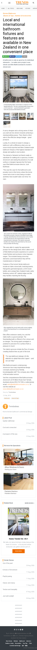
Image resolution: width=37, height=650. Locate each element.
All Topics (11, 8)
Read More (18, 551)
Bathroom (7, 398)
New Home (20, 8)
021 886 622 (10, 633)
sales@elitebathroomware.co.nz (18, 384)
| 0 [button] (6, 56)
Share (13, 56)
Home (3, 8)
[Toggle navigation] (9, 3)
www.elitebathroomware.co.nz (13, 389)
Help (24, 56)
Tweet (19, 56)
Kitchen (28, 8)
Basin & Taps (15, 398)
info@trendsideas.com (22, 633)
